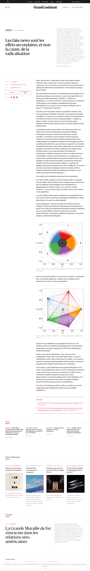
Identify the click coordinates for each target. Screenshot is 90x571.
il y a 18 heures (9, 437)
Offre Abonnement (77, 7)
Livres (51, 1)
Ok (45, 569)
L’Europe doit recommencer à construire (31, 470)
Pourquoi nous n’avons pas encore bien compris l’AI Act (55, 470)
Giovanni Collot (22, 84)
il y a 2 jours (49, 434)
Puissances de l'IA (16, 465)
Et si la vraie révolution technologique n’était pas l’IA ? (75, 470)
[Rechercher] (13, 1)
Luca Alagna (14, 81)
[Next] (84, 422)
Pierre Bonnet (14, 84)
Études (68, 465)
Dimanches (45, 1)
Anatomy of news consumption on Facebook (65, 403)
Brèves (15, 30)
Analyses (30, 1)
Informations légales (31, 561)
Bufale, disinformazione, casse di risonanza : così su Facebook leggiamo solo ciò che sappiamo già (60, 409)
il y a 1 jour (28, 436)
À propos (7, 561)
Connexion (65, 7)
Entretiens (8, 465)
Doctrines (37, 1)
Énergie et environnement (78, 465)
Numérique (21, 30)
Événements (59, 1)
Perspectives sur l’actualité (33, 465)
